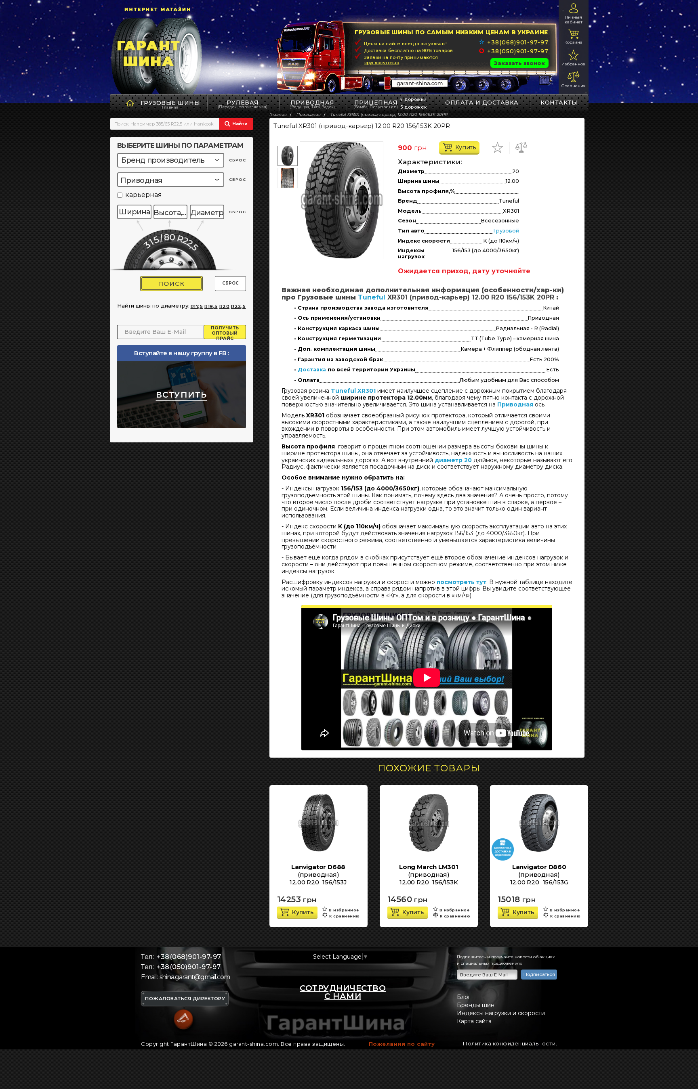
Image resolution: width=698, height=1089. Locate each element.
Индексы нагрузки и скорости (501, 1013)
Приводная (515, 404)
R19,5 (211, 306)
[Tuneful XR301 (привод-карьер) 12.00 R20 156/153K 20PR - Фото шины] (341, 200)
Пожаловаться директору (185, 999)
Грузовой (506, 231)
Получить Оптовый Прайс (225, 332)
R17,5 (197, 306)
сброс (237, 160)
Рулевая (243, 104)
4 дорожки (413, 99)
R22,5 (238, 306)
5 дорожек (413, 107)
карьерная (143, 195)
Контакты (558, 102)
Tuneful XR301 (353, 390)
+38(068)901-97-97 (517, 42)
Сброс (230, 283)
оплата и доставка (482, 102)
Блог (464, 997)
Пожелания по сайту (402, 1044)
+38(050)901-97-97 (517, 51)
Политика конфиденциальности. (510, 1043)
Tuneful (371, 297)
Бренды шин (475, 1005)
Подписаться (539, 974)
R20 (224, 306)
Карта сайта (474, 1021)
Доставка (312, 370)
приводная (312, 104)
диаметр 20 (453, 460)
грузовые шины (170, 103)
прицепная (375, 104)
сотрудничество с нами (343, 992)
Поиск (171, 283)
